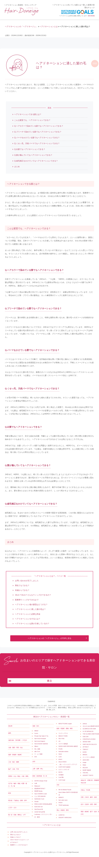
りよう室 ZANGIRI (40, 796)
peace (60, 759)
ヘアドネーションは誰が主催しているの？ (31, 623)
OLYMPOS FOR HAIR (89, 728)
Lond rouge (62, 780)
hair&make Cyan (39, 799)
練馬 (9, 733)
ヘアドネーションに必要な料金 (27, 614)
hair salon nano (63, 800)
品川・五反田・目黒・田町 (89, 804)
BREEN (85, 754)
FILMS (60, 749)
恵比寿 (10, 726)
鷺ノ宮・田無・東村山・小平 (17, 814)
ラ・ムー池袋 (38, 754)
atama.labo (86, 760)
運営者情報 (91, 15)
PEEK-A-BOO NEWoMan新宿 (43, 804)
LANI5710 (61, 815)
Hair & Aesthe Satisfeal (41, 743)
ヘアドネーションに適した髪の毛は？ (30, 609)
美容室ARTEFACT (39, 788)
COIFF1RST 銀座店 (64, 767)
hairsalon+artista (63, 751)
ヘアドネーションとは (51, 825)
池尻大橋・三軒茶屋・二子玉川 (17, 740)
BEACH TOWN (63, 736)
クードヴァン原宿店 (89, 757)
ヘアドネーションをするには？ (27, 619)
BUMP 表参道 (87, 770)
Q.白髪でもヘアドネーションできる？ (29, 149)
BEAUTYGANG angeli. (65, 723)
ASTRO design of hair (40, 781)
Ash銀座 (61, 774)
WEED (36, 730)
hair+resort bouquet (40, 738)
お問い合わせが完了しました (26, 581)
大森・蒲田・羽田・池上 (15, 747)
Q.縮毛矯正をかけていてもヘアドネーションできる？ (36, 161)
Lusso (36, 733)
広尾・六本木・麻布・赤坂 (89, 797)
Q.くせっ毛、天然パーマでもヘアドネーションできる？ (37, 143)
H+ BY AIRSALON (88, 731)
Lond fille (61, 777)
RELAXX (85, 767)
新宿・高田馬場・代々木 (39, 776)
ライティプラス (63, 733)
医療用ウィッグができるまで (26, 600)
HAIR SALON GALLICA (90, 744)
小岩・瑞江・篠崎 (13, 762)
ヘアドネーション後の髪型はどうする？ (31, 604)
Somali (36, 801)
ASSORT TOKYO (88, 775)
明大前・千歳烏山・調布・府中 (17, 800)
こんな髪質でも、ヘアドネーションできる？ (32, 120)
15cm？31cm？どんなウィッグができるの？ (32, 595)
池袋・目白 (35, 726)
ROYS (60, 772)
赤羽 (33, 761)
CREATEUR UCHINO (89, 739)
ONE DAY (85, 736)
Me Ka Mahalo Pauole (65, 789)
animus (85, 723)
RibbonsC (37, 786)
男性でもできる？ (21, 585)
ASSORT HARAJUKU (65, 817)
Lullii (35, 783)
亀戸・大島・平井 (13, 769)
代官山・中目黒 (85, 790)
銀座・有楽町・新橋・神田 (65, 728)
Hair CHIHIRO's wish (40, 793)
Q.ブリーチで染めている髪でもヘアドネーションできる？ (37, 132)
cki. (60, 741)
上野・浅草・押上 (37, 768)
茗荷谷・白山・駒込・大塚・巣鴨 (18, 776)
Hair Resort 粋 (38, 809)
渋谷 (58, 785)
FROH (60, 802)
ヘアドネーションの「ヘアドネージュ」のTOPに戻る (49, 638)
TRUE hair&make (64, 805)
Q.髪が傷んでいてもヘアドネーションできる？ (33, 155)
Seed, (60, 754)
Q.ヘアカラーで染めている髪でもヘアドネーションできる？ (38, 126)
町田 (9, 793)
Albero (36, 746)
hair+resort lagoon (39, 741)
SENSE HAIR (87, 741)
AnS (35, 756)
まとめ (17, 167)
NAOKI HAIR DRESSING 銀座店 (68, 746)
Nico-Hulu (61, 738)
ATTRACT (86, 747)
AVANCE (61, 797)
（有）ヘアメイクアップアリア (68, 764)
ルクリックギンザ (64, 769)
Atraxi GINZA (62, 762)
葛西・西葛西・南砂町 (15, 754)
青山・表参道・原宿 (63, 810)
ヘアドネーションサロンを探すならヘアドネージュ (49, 852)
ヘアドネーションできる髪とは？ (27, 114)
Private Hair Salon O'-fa (41, 736)
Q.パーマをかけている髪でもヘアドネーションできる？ (37, 138)
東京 (49, 680)
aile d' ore (37, 751)
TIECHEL (85, 772)
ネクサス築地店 (63, 743)
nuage (84, 762)
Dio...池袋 (37, 749)
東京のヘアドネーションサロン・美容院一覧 (51, 717)
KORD (85, 752)
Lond (60, 756)
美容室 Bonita (38, 791)
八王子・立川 (12, 807)
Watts (84, 765)
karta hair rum (38, 806)
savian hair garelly (39, 812)
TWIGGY (85, 749)
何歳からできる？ (21, 590)
